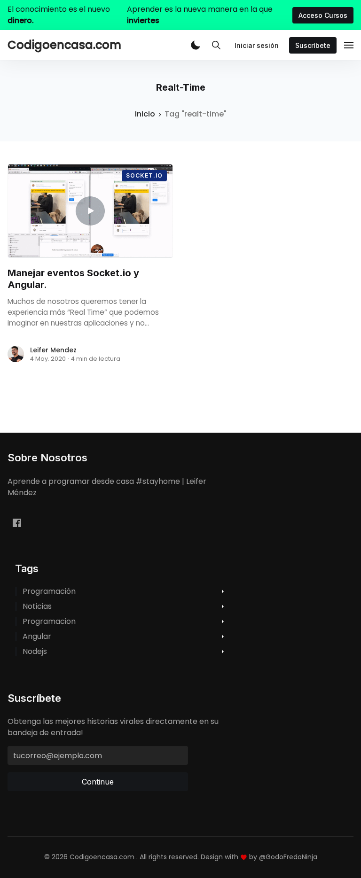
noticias (37, 606)
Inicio (145, 114)
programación (49, 591)
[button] (195, 45)
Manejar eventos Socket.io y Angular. (73, 278)
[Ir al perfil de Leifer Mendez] (16, 354)
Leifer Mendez (53, 350)
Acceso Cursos (322, 15)
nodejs (35, 651)
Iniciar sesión (257, 45)
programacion (49, 621)
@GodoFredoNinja (288, 857)
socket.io (144, 175)
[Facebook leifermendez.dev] (17, 523)
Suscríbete (312, 45)
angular (37, 636)
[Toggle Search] (216, 45)
